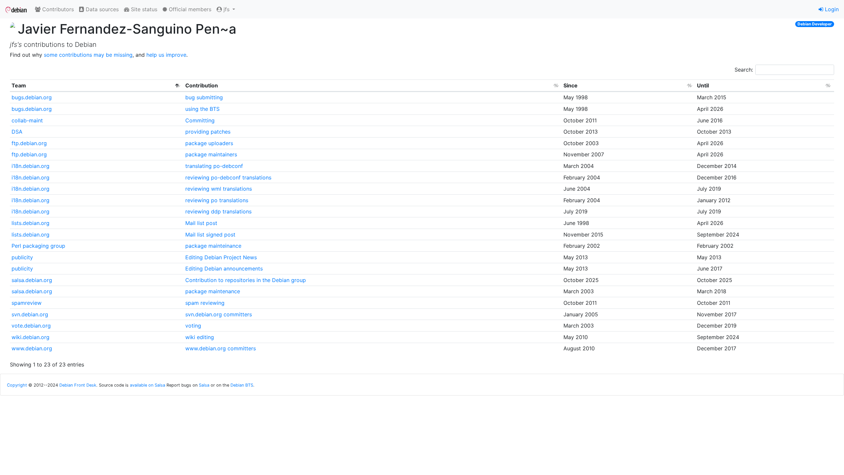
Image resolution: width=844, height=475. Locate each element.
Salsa (204, 385)
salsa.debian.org (32, 280)
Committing (200, 120)
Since (570, 85)
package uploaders (209, 143)
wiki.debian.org (30, 337)
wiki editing (199, 337)
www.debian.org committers (220, 348)
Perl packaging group (38, 245)
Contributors (57, 9)
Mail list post (201, 223)
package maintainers (211, 154)
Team (19, 85)
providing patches (207, 131)
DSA (17, 131)
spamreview (27, 303)
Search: (744, 69)
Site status (143, 9)
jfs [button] (226, 9)
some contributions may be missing (88, 54)
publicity (22, 257)
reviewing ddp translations (218, 211)
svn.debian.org (30, 314)
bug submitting (204, 97)
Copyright (17, 385)
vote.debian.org (31, 325)
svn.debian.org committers (218, 314)
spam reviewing (205, 303)
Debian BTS (241, 385)
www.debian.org (32, 348)
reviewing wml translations (218, 188)
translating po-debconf (214, 166)
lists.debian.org (30, 223)
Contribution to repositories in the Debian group (245, 280)
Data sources (101, 9)
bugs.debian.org (32, 97)
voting (193, 325)
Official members (189, 9)
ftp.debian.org (29, 143)
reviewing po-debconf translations (228, 177)
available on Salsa (147, 385)
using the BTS (202, 109)
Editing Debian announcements (224, 268)
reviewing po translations (216, 200)
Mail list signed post (210, 234)
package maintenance (212, 291)
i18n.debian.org (30, 166)
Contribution (201, 85)
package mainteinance (213, 245)
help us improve (166, 54)
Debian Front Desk (77, 385)
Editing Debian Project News (221, 257)
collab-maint (27, 120)
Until (703, 85)
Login (831, 9)
